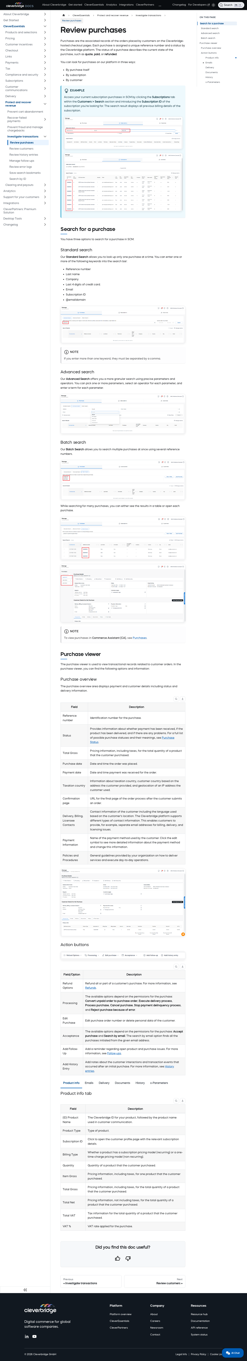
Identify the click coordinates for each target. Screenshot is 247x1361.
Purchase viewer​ (208, 43)
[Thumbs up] (117, 1259)
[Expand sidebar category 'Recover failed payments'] (45, 119)
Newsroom (156, 1327)
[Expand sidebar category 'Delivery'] (45, 96)
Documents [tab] (122, 1083)
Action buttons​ (209, 53)
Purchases (140, 637)
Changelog (179, 5)
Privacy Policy (198, 1354)
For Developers (197, 5)
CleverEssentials (94, 5)
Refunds (90, 987)
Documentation (200, 1321)
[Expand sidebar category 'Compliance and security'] (45, 74)
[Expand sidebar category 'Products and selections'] (45, 32)
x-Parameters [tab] (159, 1083)
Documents (211, 72)
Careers (155, 1321)
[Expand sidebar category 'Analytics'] (45, 191)
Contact (155, 1334)
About (154, 1314)
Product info (212, 58)
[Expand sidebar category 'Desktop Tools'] (45, 218)
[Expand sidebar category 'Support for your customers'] (45, 197)
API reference (199, 1327)
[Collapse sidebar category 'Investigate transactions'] (45, 136)
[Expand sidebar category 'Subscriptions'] (45, 80)
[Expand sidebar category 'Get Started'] (45, 20)
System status (199, 1334)
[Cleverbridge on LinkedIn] (26, 1336)
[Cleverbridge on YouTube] (34, 1336)
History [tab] (140, 1083)
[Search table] (176, 699)
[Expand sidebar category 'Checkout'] (45, 50)
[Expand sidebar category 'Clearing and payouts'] (45, 185)
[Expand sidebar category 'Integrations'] (45, 203)
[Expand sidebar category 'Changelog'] (45, 224)
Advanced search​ (210, 33)
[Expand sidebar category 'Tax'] (45, 68)
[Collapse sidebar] (25, 1289)
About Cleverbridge (54, 5)
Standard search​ (210, 28)
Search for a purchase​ (212, 23)
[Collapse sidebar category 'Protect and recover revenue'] (45, 103)
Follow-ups (114, 1053)
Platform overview (121, 1314)
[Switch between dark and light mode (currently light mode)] (213, 5)
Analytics (111, 5)
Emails (208, 63)
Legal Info (181, 1354)
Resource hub (199, 1314)
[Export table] (182, 699)
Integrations (126, 5)
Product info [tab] (71, 1083)
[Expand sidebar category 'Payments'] (45, 62)
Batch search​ (208, 38)
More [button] (160, 5)
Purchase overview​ (211, 48)
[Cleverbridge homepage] (40, 1308)
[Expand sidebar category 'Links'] (45, 56)
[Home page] (63, 15)
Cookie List (216, 1354)
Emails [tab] (89, 1083)
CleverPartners (145, 5)
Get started (75, 5)
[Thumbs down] (128, 1259)
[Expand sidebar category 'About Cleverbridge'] (45, 14)
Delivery (209, 67)
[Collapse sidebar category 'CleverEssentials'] (45, 26)
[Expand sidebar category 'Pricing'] (45, 38)
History (209, 77)
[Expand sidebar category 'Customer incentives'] (45, 44)
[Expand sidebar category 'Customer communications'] (45, 88)
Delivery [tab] (104, 1083)
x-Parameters (212, 82)
